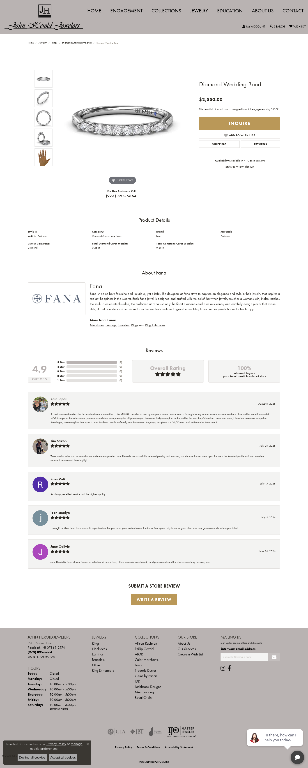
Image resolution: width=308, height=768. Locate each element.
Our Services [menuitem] (187, 648)
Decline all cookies (32, 757)
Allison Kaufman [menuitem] (146, 643)
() (120, 362)
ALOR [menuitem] (139, 654)
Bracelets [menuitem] (98, 659)
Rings (54, 42)
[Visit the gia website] (117, 731)
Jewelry (199, 10)
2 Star (61, 376)
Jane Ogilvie (60, 546)
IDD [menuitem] (137, 681)
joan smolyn (60, 512)
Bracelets (123, 325)
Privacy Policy (123, 747)
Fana (158, 236)
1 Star (61, 380)
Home (94, 10)
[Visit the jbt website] (137, 731)
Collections (166, 10)
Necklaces (97, 325)
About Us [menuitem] (184, 643)
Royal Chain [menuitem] (143, 697)
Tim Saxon (59, 441)
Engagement (126, 10)
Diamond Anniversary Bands (77, 42)
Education (230, 10)
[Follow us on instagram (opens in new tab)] (223, 668)
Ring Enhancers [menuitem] (103, 670)
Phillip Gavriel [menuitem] (144, 648)
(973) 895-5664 (121, 196)
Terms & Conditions (148, 747)
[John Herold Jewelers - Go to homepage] (46, 17)
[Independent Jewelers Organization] (181, 731)
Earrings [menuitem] (97, 654)
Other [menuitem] (96, 665)
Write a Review (154, 599)
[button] (253, 26)
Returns (260, 144)
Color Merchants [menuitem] (147, 659)
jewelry (43, 42)
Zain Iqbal (59, 399)
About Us (263, 10)
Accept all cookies (63, 757)
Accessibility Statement (179, 747)
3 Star (61, 371)
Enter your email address (238, 649)
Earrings (111, 325)
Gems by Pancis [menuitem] (146, 675)
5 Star (61, 362)
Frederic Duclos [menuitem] (145, 670)
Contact (293, 10)
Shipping (219, 144)
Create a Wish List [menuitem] (190, 654)
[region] (122, 118)
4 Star (61, 367)
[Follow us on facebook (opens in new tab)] (229, 668)
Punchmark (161, 761)
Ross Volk (58, 479)
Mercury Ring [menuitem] (144, 692)
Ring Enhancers (155, 325)
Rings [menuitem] (95, 643)
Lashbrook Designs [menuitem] (148, 686)
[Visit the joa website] (155, 731)
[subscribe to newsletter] (274, 657)
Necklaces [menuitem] (99, 648)
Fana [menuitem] (138, 665)
